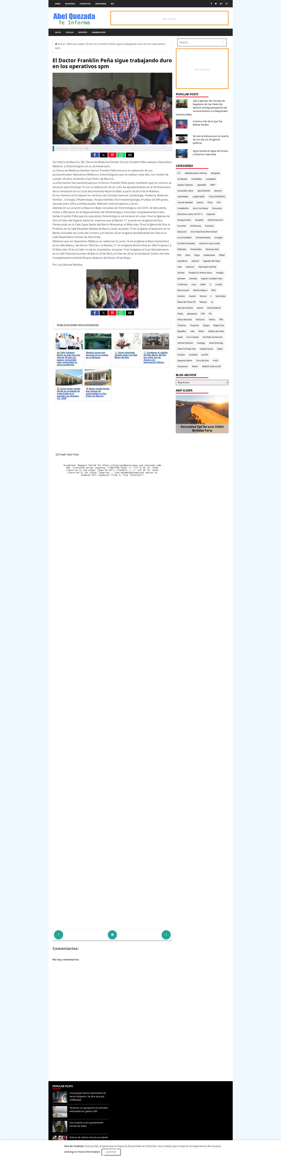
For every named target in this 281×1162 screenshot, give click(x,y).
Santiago (201, 343)
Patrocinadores (214, 307)
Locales (70, 32)
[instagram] (227, 3)
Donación (209, 225)
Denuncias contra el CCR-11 (190, 214)
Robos (201, 331)
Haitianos (190, 266)
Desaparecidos (184, 220)
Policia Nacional (184, 319)
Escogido (218, 237)
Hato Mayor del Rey (207, 266)
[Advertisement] (112, 1057)
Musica (203, 296)
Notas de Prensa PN (186, 302)
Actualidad (210, 179)
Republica (181, 331)
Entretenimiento (203, 237)
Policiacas (200, 319)
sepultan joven (206, 348)
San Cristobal (193, 337)
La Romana (182, 284)
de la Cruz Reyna (200, 208)
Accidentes (182, 179)
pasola (200, 307)
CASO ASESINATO (217, 196)
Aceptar (111, 1152)
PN (210, 313)
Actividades (196, 179)
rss (112, 3)
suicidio (204, 354)
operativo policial (185, 307)
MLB (213, 290)
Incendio (193, 278)
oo (212, 302)
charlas (200, 202)
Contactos (85, 3)
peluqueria (192, 313)
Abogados (215, 173)
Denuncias (217, 208)
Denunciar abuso (125, 1090)
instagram (100, 3)
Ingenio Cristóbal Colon (211, 278)
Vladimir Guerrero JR (211, 366)
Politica (212, 319)
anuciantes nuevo (185, 190)
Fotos (187, 255)
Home (57, 3)
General (195, 261)
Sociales (181, 354)
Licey (194, 284)
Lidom (203, 284)
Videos (195, 366)
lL (210, 284)
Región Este (219, 325)
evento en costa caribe (209, 243)
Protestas (181, 325)
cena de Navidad (185, 202)
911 (179, 173)
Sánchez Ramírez (185, 343)
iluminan (181, 278)
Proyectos (194, 325)
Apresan (218, 190)
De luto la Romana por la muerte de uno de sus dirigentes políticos (210, 139)
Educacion (182, 231)
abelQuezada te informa (196, 173)
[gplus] (221, 3)
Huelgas (220, 272)
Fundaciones (209, 255)
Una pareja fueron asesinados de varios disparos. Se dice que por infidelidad (88, 1096)
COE (219, 202)
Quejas (206, 325)
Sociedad (193, 354)
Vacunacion (182, 366)
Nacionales (221, 296)
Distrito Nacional (215, 220)
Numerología (99, 32)
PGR (203, 313)
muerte (192, 296)
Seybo (220, 348)
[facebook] (211, 3)
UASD (215, 360)
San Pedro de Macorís (212, 337)
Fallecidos (181, 249)
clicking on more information (82, 1152)
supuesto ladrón (184, 360)
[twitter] (216, 3)
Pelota (180, 313)
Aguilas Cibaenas (185, 184)
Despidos (199, 220)
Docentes (181, 225)
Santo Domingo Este (186, 348)
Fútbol (222, 255)
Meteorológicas (200, 290)
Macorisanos (183, 290)
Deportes (82, 32)
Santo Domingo (216, 343)
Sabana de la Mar (216, 331)
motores (181, 296)
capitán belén (199, 196)
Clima (210, 202)
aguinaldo (201, 184)
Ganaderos (182, 261)
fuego (197, 255)
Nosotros (70, 3)
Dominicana (195, 225)
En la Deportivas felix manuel (204, 231)
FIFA (179, 255)
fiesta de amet (212, 249)
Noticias (203, 302)
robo (192, 331)
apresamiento (203, 190)
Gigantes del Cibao (211, 261)
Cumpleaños (183, 208)
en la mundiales (184, 237)
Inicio (58, 32)
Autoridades (182, 196)
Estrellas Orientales (186, 243)
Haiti (179, 266)
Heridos (181, 272)
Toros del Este (202, 360)
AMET (212, 184)
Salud (179, 337)
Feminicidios (196, 249)
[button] (95, 155)
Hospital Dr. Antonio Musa (200, 272)
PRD (221, 319)
